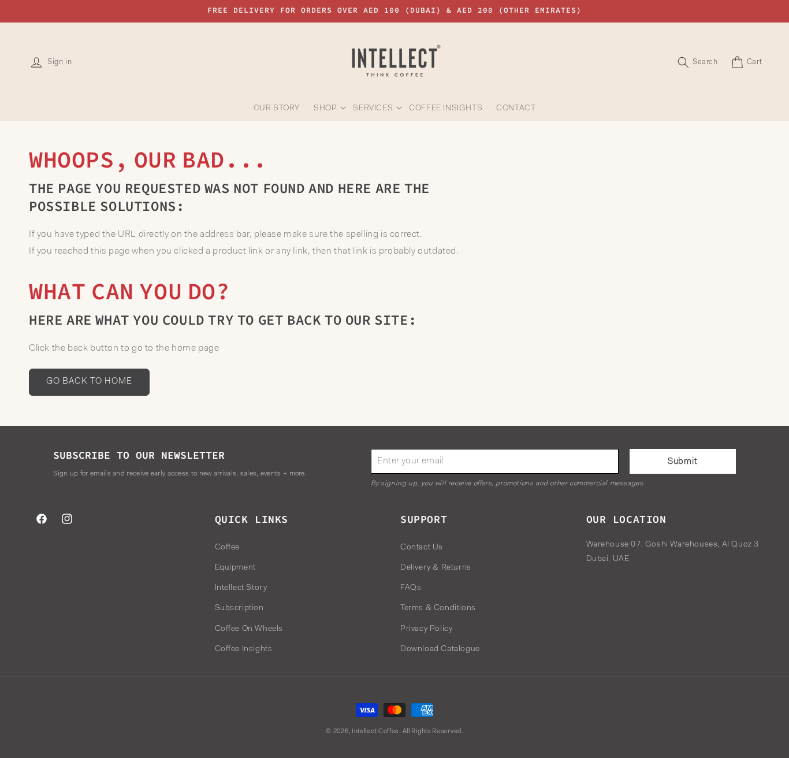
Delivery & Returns (435, 567)
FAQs (410, 588)
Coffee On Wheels (249, 629)
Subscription (239, 608)
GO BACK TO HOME (89, 382)
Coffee (227, 547)
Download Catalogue (440, 649)
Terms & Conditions (438, 608)
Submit (683, 462)
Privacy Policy (426, 629)
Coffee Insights (244, 649)
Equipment (235, 567)
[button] (326, 108)
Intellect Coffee (375, 732)
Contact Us (421, 547)
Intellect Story (241, 588)
